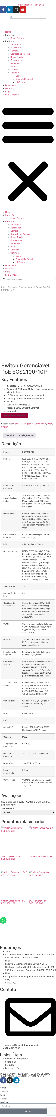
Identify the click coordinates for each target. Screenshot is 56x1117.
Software (14, 72)
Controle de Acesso (20, 53)
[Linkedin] (16, 1080)
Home (8, 32)
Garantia (9, 88)
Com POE (18, 423)
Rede (12, 66)
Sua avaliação (9, 808)
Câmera (14, 50)
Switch (4, 426)
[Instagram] (10, 1080)
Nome (3, 1088)
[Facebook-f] (3, 1080)
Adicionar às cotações (14, 415)
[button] (28, 153)
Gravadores (16, 60)
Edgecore (23, 287)
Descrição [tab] (10, 435)
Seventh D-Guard (24, 79)
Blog (7, 91)
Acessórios (15, 47)
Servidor (14, 69)
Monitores (15, 63)
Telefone (4, 1102)
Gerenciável (40, 423)
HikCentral (21, 82)
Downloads (10, 85)
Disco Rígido (16, 57)
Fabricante (15, 44)
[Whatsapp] (3, 920)
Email (2, 1095)
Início (3, 287)
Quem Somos (17, 38)
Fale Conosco (12, 94)
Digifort (19, 75)
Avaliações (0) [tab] (26, 435)
